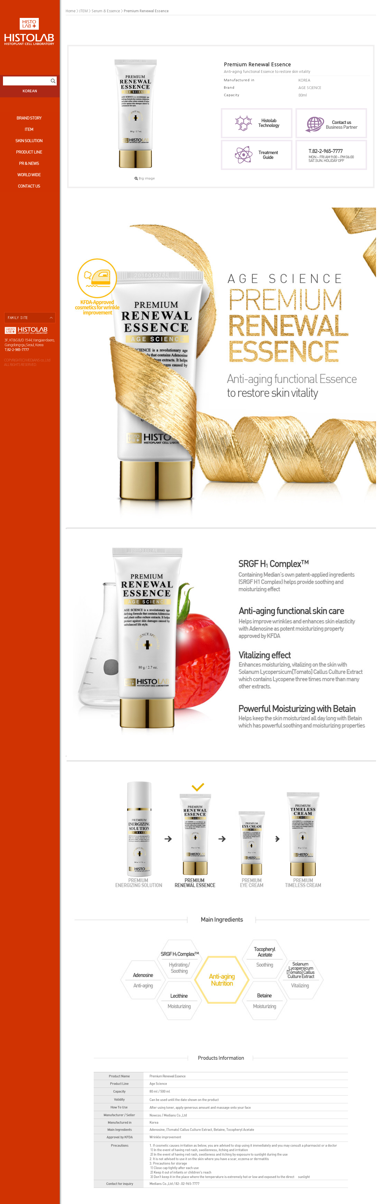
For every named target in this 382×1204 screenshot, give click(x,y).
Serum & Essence (106, 11)
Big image (147, 178)
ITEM (83, 11)
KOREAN (30, 91)
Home (71, 11)
